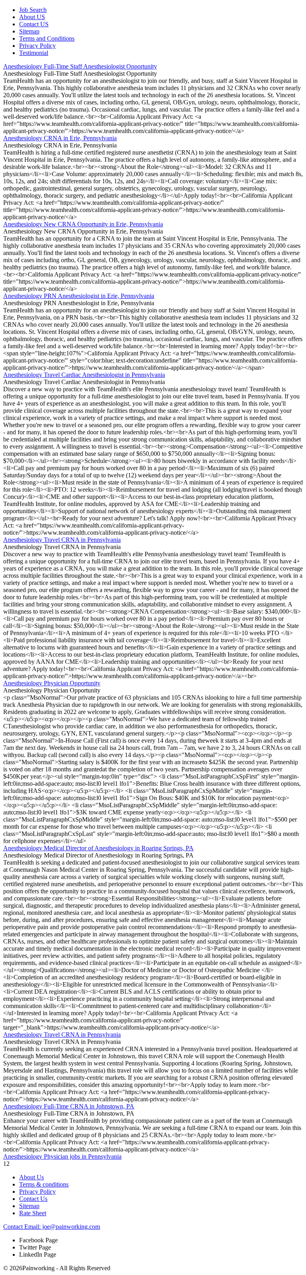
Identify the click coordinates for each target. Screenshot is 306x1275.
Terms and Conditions (47, 38)
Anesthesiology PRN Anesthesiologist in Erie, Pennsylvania (78, 295)
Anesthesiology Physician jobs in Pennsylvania (62, 1156)
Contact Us (33, 1198)
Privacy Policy (37, 45)
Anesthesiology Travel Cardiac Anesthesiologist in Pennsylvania (84, 374)
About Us (31, 1177)
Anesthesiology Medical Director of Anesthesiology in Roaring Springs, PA (98, 848)
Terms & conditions (44, 1184)
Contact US (34, 24)
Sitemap (29, 31)
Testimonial (33, 52)
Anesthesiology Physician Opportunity (51, 683)
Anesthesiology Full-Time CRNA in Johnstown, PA (68, 1106)
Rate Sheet (32, 1213)
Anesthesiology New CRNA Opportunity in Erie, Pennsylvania (83, 224)
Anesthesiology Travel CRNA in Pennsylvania (62, 539)
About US (32, 17)
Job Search (33, 9)
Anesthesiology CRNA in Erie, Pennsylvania (60, 138)
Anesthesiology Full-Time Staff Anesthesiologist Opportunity (80, 66)
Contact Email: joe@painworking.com (51, 1226)
